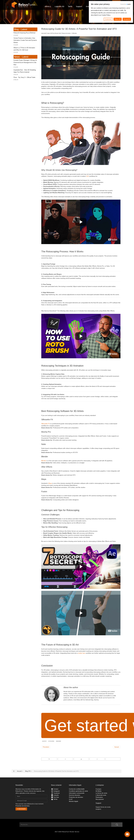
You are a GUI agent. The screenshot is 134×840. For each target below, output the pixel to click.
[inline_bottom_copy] (112, 759)
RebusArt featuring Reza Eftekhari (24, 33)
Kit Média (98, 791)
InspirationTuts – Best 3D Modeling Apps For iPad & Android (25, 71)
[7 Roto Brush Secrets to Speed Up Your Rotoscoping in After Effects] (112, 584)
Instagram (56, 791)
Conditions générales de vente (78, 791)
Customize (108, 19)
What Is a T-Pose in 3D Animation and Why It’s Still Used (24, 49)
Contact (55, 789)
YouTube (56, 797)
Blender (43, 460)
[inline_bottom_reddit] (97, 759)
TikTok (55, 799)
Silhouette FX (45, 423)
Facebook (56, 793)
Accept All (127, 19)
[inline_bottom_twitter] (65, 759)
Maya (50, 483)
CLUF (71, 799)
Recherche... (16, 824)
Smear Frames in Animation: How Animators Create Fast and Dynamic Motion (25, 40)
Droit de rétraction (74, 795)
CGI (87, 176)
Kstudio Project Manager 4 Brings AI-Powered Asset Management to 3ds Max (25, 62)
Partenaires (99, 797)
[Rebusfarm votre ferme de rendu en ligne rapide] (23, 5)
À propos (98, 789)
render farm (81, 653)
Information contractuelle (76, 793)
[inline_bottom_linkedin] (81, 759)
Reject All (117, 19)
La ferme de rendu (101, 793)
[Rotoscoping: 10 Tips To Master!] (112, 631)
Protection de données (22, 806)
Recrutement (100, 799)
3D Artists (44, 741)
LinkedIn (56, 795)
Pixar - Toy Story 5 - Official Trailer (24, 77)
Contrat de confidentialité (76, 789)
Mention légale (73, 801)
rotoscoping (51, 741)
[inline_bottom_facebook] (49, 759)
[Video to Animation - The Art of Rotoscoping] (112, 160)
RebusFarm (58, 741)
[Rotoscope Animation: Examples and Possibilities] (112, 239)
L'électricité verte (101, 795)
